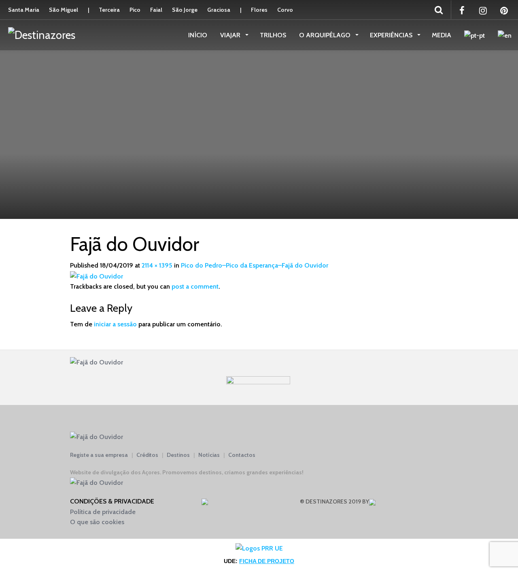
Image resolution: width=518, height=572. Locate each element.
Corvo (285, 9)
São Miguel (63, 9)
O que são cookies (97, 522)
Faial (156, 9)
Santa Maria (23, 9)
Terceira (109, 9)
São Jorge (184, 9)
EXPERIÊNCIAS (392, 35)
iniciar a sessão (115, 324)
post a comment (195, 286)
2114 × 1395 (157, 265)
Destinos (178, 454)
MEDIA (441, 35)
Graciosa (218, 9)
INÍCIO (197, 35)
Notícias (209, 454)
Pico (135, 9)
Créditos (147, 454)
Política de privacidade (103, 512)
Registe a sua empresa (99, 454)
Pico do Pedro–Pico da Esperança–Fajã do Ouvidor (254, 265)
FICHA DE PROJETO (266, 561)
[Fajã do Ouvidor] (96, 275)
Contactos (241, 454)
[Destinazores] (41, 34)
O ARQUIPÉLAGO (325, 35)
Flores (259, 9)
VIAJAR (231, 35)
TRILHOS (273, 35)
